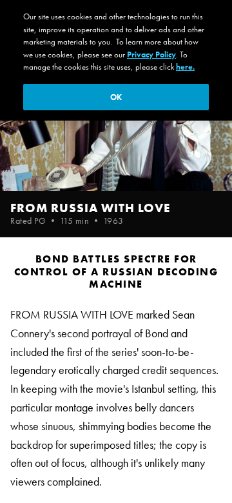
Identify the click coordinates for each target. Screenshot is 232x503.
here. (185, 66)
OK (116, 97)
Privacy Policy (151, 54)
